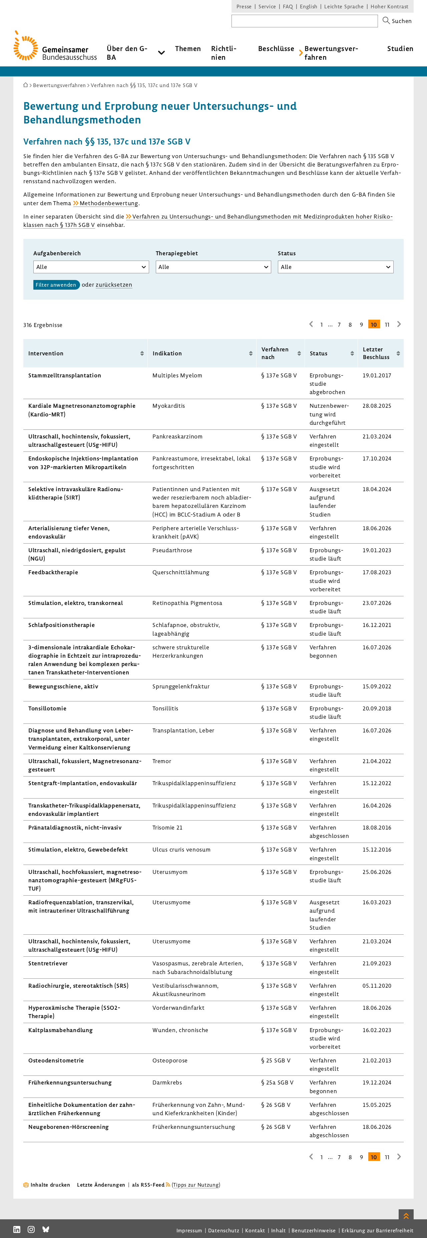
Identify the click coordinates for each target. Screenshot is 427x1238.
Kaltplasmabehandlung (60, 1029)
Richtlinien (224, 52)
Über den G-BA (127, 52)
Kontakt (255, 1230)
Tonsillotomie (47, 708)
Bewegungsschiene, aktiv (63, 686)
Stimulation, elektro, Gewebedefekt (78, 849)
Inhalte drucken (50, 1184)
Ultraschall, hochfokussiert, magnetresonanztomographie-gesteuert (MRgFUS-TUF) (84, 880)
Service (267, 6)
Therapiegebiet (177, 253)
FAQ (288, 6)
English (309, 6)
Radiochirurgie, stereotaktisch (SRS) (78, 985)
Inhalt (278, 1230)
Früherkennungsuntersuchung (70, 1082)
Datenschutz (224, 1230)
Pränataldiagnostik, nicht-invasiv (75, 827)
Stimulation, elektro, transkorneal (75, 602)
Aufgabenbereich (57, 253)
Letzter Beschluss (376, 353)
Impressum (189, 1230)
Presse (244, 6)
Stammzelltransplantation (64, 375)
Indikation (167, 353)
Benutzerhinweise (314, 1230)
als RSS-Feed (148, 1184)
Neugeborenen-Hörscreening (68, 1126)
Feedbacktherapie (53, 572)
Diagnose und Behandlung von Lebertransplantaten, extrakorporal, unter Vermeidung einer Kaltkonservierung (80, 738)
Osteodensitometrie (56, 1060)
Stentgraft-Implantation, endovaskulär (82, 783)
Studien (400, 48)
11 (387, 324)
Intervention (46, 353)
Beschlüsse (276, 48)
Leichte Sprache (344, 6)
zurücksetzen (114, 284)
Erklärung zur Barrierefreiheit (378, 1230)
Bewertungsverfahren (331, 52)
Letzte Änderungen (101, 1184)
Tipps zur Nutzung (196, 1184)
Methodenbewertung (109, 203)
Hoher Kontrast (390, 6)
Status (287, 253)
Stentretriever (48, 963)
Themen (188, 48)
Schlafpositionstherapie (61, 624)
